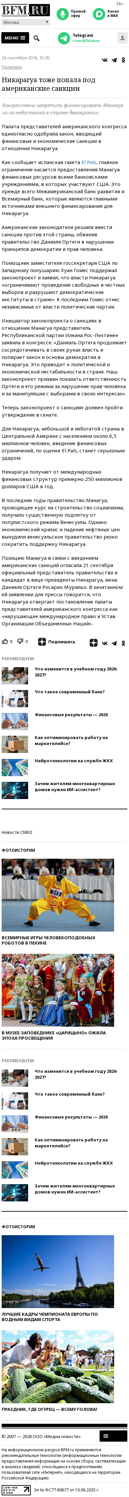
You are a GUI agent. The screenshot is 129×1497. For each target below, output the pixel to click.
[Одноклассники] (123, 60)
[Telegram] (114, 60)
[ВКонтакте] (105, 60)
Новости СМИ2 (17, 832)
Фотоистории (18, 850)
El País (88, 162)
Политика (12, 67)
